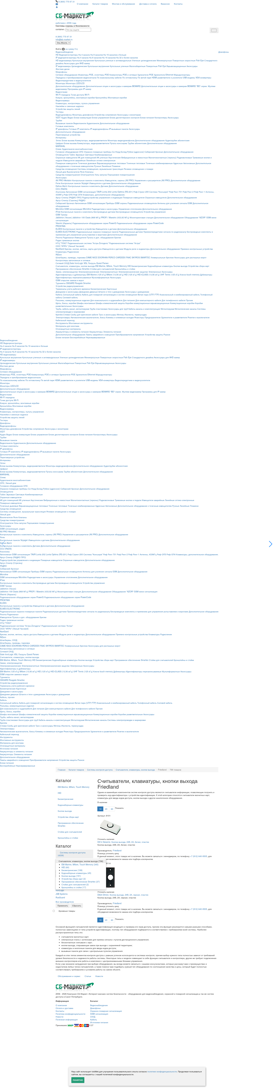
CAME (89, 257)
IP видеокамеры (63, 66)
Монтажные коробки (117, 97)
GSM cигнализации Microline (77, 208)
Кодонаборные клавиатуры (160, 266)
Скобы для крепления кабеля (84, 314)
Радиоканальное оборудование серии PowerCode (140, 223)
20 (106, 808)
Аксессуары (192, 66)
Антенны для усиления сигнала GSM (174, 203)
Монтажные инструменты (81, 323)
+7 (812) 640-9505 (198, 856)
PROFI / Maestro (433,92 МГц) (115, 217)
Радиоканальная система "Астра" (125, 243)
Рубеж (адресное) (135, 151)
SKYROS (136, 257)
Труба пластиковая (99, 308)
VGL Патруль (90, 263)
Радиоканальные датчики (131, 231)
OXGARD (70, 283)
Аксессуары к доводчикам (137, 291)
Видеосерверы (62, 100)
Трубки (59, 120)
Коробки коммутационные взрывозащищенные (147, 303)
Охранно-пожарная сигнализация (106, 1010)
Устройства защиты (154, 334)
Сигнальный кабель (72, 294)
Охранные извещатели (66, 157)
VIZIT (58, 117)
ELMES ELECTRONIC (66, 231)
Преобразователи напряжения (129, 334)
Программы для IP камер (79, 89)
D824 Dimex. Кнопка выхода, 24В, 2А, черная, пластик (122, 894)
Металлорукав (167, 308)
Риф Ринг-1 (199, 191)
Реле (82, 171)
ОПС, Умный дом (8, 483)
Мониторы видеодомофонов (121, 140)
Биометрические (139, 266)
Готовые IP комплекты (79, 128)
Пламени (116, 166)
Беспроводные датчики (104, 211)
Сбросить (76, 905)
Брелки (117, 237)
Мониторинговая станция (142, 217)
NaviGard (60, 248)
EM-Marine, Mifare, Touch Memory (111, 266)
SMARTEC (145, 257)
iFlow (58, 211)
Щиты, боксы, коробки (66, 303)
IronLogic (79, 263)
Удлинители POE (145, 74)
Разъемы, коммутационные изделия (73, 300)
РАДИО (82, 200)
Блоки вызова (68, 140)
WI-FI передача (63, 94)
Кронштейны (101, 97)
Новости (99, 976)
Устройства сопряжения (105, 114)
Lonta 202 (106, 191)
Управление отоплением (130, 208)
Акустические (114, 157)
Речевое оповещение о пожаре (138, 168)
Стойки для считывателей (102, 268)
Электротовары (63, 317)
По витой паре (144, 77)
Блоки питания (147, 117)
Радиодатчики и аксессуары (105, 208)
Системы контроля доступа (100, 769)
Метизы (120, 314)
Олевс (59, 148)
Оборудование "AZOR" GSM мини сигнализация (134, 591)
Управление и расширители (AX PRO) (152, 180)
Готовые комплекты (65, 126)
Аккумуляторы (96, 331)
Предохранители (153, 317)
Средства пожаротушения (68, 174)
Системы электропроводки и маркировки (126, 720)
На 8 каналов (96, 54)
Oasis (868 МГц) (92, 217)
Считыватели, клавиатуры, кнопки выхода (75, 266)
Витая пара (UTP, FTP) (148, 294)
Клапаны (89, 171)
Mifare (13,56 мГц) (115, 274)
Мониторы (60, 83)
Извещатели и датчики (99, 183)
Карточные (112, 288)
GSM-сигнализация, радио (12, 528)
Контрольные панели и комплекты (88, 180)
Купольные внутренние (83, 60)
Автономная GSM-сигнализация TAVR (83, 191)
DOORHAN (103, 257)
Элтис (58, 140)
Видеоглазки (61, 91)
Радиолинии (73, 251)
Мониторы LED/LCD (75, 83)
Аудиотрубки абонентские (177, 140)
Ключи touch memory (190, 274)
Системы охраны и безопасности (72, 25)
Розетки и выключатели (198, 317)
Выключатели (73, 171)
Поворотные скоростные (183, 60)
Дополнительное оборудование (70, 86)
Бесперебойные (77, 337)
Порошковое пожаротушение (121, 174)
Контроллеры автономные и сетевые (73, 260)
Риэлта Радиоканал (65, 237)
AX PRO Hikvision (64, 180)
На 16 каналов (109, 57)
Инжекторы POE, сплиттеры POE (93, 74)
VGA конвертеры (203, 77)
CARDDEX (120, 257)
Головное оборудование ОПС (69, 151)
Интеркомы (61, 137)
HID (129, 266)
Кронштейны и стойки (125, 268)
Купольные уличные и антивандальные (113, 60)
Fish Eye (200, 60)
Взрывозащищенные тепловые (111, 163)
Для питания (129, 300)
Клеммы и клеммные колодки (120, 317)
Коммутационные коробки (182, 303)
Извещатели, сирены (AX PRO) (119, 180)
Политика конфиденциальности (70, 1013)
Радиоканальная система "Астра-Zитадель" (88, 243)
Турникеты (61, 283)
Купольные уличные (119, 66)
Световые (89, 154)
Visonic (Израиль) (64, 223)
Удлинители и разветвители (174, 317)
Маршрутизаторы (182, 74)
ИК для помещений (87, 157)
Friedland (117, 850)
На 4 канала (84, 54)
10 (100, 808)
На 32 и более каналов (127, 57)
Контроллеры (161, 117)
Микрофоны (61, 71)
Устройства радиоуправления (69, 286)
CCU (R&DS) (61, 188)
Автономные (189, 163)
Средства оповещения (66, 168)
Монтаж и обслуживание (123, 3)
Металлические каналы (186, 308)
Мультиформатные (100, 277)
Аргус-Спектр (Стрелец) (67, 200)
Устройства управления (155, 211)
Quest (99, 263)
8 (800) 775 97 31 (67, 1)
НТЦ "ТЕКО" (61, 243)
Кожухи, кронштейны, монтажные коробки (75, 97)
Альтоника (60, 191)
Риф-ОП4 (77, 194)
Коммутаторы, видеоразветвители (91, 140)
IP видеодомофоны (99, 128)
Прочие (189, 300)
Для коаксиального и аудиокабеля (106, 300)
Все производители (65, 901)
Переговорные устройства (68, 134)
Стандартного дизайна (142, 357)
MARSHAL (60, 146)
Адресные (178, 163)
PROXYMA (60, 226)
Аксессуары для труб (118, 308)
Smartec (87, 283)
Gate (72, 263)
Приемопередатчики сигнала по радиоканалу (164, 231)
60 (112, 808)
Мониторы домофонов (83, 114)
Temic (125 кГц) (172, 274)
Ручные (97, 166)
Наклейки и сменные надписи (70, 106)
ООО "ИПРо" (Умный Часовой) (70, 246)
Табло (72, 154)
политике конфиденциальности (162, 1071)
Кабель (59, 294)
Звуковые (79, 154)
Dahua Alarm (62, 186)
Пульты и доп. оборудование (100, 237)
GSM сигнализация (99, 1013)
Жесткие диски (62, 69)
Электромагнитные (109, 271)
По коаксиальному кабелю (109, 77)
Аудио (64, 117)
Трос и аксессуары (107, 314)
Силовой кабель (70, 297)
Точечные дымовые (87, 163)
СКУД (92, 1016)
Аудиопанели (93, 123)
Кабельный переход (65, 320)
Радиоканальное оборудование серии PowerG (94, 223)
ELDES (59, 228)
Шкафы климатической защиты (110, 303)
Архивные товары (67, 910)
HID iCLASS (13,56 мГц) (148, 274)
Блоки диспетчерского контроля (125, 117)
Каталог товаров (100, 3)
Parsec (105, 263)
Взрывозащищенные (176, 66)
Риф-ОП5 (68, 194)
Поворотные (152, 66)
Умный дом (61, 171)
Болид (124, 151)
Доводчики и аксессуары (67, 291)
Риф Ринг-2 (188, 191)
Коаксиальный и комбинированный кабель (180, 294)
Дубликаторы (206, 274)
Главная (62, 769)
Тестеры (60, 111)
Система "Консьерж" (158, 191)
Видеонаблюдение (64, 51)
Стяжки (66, 314)
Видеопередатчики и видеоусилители (73, 80)
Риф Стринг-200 (141, 191)
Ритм (58, 183)
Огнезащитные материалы (68, 328)
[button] (271, 544)
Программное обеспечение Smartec (73, 268)
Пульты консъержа (118, 143)
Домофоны (223, 51)
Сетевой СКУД (62, 263)
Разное (167, 334)
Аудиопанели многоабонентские (77, 148)
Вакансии (165, 3)
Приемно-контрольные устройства (197, 248)
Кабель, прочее (7, 697)
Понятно (78, 1080)
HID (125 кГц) (130, 274)
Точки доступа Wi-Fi (80, 94)
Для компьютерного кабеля (148, 300)
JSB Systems (62, 893)
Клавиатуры (61, 251)
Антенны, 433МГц (148, 554)
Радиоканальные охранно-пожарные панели (97, 231)
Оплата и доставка (64, 1008)
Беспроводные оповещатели (129, 211)
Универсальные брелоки (162, 257)
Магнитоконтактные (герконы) (162, 157)
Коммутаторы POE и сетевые (123, 74)
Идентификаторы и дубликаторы (71, 274)
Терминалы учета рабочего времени (73, 288)
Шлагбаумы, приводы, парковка (70, 257)
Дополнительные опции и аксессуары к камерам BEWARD (113, 86)
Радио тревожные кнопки (67, 240)
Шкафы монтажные (86, 303)
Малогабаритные (137, 66)
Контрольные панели (71, 183)
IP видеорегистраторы (66, 57)
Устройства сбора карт (198, 266)
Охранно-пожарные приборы (97, 151)
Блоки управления (100, 117)
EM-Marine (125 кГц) (96, 274)
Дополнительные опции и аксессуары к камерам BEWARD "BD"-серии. (174, 86)
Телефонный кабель (147, 702)
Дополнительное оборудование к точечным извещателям (145, 505)
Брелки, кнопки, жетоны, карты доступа (83, 248)
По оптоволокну (129, 77)
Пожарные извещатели (66, 163)
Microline (60, 208)
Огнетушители (87, 174)
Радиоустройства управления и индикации (102, 197)
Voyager (85, 183)
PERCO (111, 257)
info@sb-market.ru (64, 39)
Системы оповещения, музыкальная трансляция (100, 168)
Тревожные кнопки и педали (128, 500)
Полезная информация (67, 1019)
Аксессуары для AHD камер (77, 63)
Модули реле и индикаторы (137, 248)
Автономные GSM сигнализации (90, 203)
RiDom (59, 254)
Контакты (178, 3)
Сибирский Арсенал (154, 151)
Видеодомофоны (64, 114)
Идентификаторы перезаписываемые (73, 277)
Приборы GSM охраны (116, 203)
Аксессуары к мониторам (129, 114)
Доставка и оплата (148, 3)
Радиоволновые (184, 157)
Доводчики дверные (88, 291)
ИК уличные (102, 157)
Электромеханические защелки (133, 271)
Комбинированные (103, 154)
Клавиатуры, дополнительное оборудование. (104, 194)
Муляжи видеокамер (131, 391)
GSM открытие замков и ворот (70, 280)
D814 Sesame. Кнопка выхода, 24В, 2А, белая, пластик (123, 841)
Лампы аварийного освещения (100, 334)
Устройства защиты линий (68, 109)
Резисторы (139, 317)
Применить (63, 905)
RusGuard (60, 897)
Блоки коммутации (82, 117)
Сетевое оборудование (66, 74)
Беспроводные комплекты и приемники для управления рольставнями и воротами (149, 611)
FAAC (128, 257)
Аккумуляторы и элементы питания (72, 331)
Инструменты (62, 323)
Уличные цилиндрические (144, 60)
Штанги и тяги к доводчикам (111, 291)
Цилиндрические (79, 66)
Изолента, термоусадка (136, 314)
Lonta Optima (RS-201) (122, 191)
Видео (70, 117)
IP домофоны (62, 128)
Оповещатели (62, 154)
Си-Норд (116, 151)
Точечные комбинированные (159, 163)
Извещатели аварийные (74, 160)
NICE (94, 257)
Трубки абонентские (137, 143)
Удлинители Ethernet (163, 74)
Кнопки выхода (181, 266)
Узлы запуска (101, 174)
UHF (162, 274)
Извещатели (80, 237)
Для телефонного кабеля (173, 300)
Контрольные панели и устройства (79, 228)
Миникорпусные (164, 60)
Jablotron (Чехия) (64, 217)
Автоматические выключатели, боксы (88, 317)
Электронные (154, 271)
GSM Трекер (61, 214)
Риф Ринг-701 (175, 191)
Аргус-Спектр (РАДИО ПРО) (69, 197)
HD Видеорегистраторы (67, 54)
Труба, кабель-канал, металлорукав (72, 308)
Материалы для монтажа (67, 326)
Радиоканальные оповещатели (142, 203)
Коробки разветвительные (130, 714)
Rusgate (79, 283)
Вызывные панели (64, 123)
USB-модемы (189, 77)
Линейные (106, 166)
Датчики (104, 186)
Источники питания (9, 748)
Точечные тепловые (135, 163)
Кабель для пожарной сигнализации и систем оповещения (109, 294)
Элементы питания (112, 331)
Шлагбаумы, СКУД (8, 640)
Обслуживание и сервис (69, 976)
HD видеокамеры (64, 60)
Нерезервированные (95, 337)
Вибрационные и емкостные (134, 157)
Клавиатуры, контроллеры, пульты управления (77, 103)
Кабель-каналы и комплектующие (144, 308)
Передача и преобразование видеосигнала (76, 77)
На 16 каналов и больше (114, 54)
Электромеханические (88, 271)
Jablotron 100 (78, 217)
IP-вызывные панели (118, 128)
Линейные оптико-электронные (100, 160)
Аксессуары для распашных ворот (190, 257)
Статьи (88, 976)
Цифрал (59, 143)
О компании (82, 3)
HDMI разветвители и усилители (167, 77)
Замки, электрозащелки (67, 271)
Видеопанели (79, 123)
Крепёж (59, 314)
